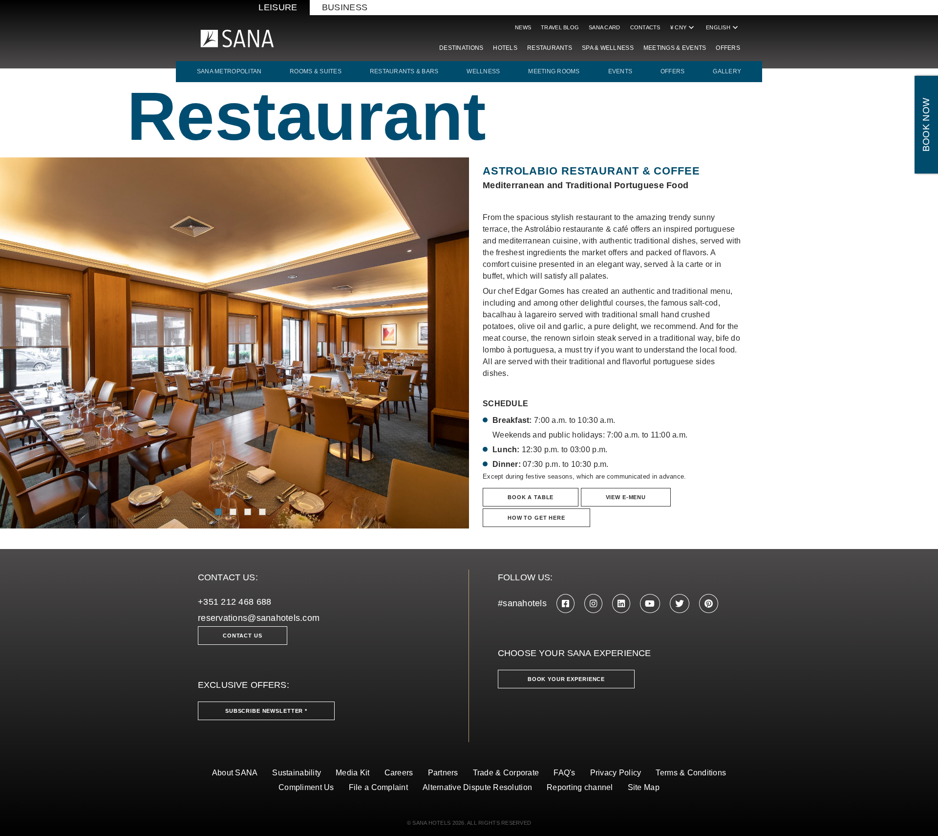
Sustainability (296, 773)
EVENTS (620, 71)
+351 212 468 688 (234, 602)
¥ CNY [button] (683, 27)
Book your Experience (566, 679)
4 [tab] (262, 511)
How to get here (536, 518)
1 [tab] (218, 511)
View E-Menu (626, 497)
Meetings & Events (674, 47)
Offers (728, 47)
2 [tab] (233, 511)
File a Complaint (378, 787)
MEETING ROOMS (554, 71)
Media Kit (352, 773)
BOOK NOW (926, 125)
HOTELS (505, 47)
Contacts (645, 27)
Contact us (242, 635)
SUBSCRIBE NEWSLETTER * (266, 711)
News (523, 27)
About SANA (235, 773)
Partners (443, 773)
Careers (398, 773)
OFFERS (673, 71)
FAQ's (564, 773)
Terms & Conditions (691, 773)
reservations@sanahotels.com (259, 618)
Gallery (727, 71)
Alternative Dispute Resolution (477, 787)
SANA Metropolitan (229, 71)
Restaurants (549, 47)
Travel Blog (560, 27)
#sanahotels (522, 603)
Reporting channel (580, 787)
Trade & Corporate (506, 773)
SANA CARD (604, 27)
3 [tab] (247, 511)
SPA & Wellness (608, 47)
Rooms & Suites (315, 71)
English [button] (723, 27)
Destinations (461, 47)
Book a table (531, 497)
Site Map (644, 787)
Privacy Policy (615, 773)
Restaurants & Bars (404, 71)
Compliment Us (306, 787)
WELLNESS (483, 71)
